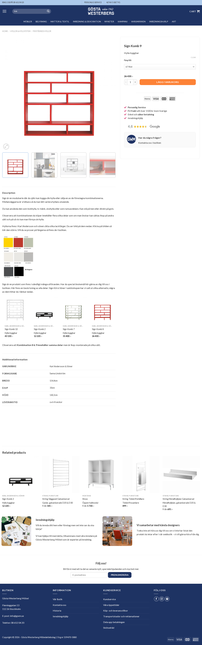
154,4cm (54, 380)
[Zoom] (6, 146)
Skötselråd (108, 627)
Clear (193, 57)
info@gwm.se (17, 615)
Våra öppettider (111, 605)
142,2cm (54, 395)
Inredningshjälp (158, 21)
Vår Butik (57, 599)
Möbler (28, 21)
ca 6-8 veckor (56, 402)
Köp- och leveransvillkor (115, 610)
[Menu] (4, 11)
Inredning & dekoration (87, 21)
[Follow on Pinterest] (167, 598)
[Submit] (48, 11)
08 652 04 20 (17, 622)
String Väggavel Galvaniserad (56, 499)
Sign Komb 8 (98, 329)
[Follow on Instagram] (161, 598)
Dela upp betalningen (114, 622)
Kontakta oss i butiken (149, 142)
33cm (52, 387)
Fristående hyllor (42, 31)
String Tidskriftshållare (133, 499)
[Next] (109, 93)
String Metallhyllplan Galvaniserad (178, 499)
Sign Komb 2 (40, 329)
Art (174, 21)
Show (85, 499)
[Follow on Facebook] (156, 598)
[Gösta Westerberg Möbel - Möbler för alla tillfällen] (101, 11)
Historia (57, 610)
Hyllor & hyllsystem (20, 31)
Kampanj (122, 21)
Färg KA (127, 60)
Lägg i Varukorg (167, 82)
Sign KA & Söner (57, 288)
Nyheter (109, 21)
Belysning (41, 21)
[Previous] (8, 93)
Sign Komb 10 (11, 329)
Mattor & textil (60, 21)
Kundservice (109, 599)
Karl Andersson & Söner (61, 366)
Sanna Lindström (57, 373)
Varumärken (138, 21)
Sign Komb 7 (69, 329)
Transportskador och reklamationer (121, 616)
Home (5, 31)
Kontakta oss (59, 605)
